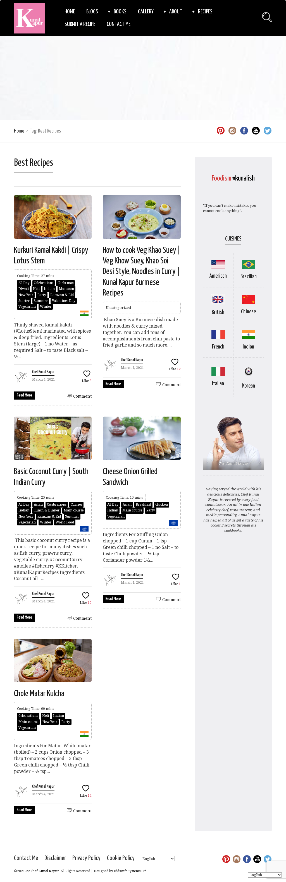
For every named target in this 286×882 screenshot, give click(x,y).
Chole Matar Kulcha (39, 693)
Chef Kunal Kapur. (45, 871)
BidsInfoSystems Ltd (130, 871)
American (218, 276)
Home (70, 12)
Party (41, 295)
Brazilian (248, 276)
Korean (248, 386)
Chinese (248, 311)
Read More (24, 395)
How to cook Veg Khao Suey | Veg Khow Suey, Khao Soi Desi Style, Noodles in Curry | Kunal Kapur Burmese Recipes (141, 271)
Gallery (146, 12)
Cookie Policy (121, 858)
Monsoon (66, 289)
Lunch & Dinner (46, 510)
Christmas (65, 283)
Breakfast (143, 504)
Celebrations (43, 283)
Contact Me (118, 24)
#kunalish (243, 178)
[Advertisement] (143, 78)
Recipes (205, 12)
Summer (41, 301)
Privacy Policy (86, 858)
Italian (218, 383)
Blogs (92, 12)
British (218, 312)
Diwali (23, 289)
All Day (24, 283)
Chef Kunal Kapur (43, 372)
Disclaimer (55, 858)
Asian (38, 504)
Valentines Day (63, 301)
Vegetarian (27, 307)
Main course (74, 510)
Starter (24, 301)
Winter (45, 307)
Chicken (161, 504)
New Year (25, 295)
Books (120, 12)
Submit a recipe (80, 24)
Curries (76, 504)
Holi (36, 289)
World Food (65, 522)
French (218, 347)
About (175, 12)
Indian (49, 289)
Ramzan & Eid (62, 295)
